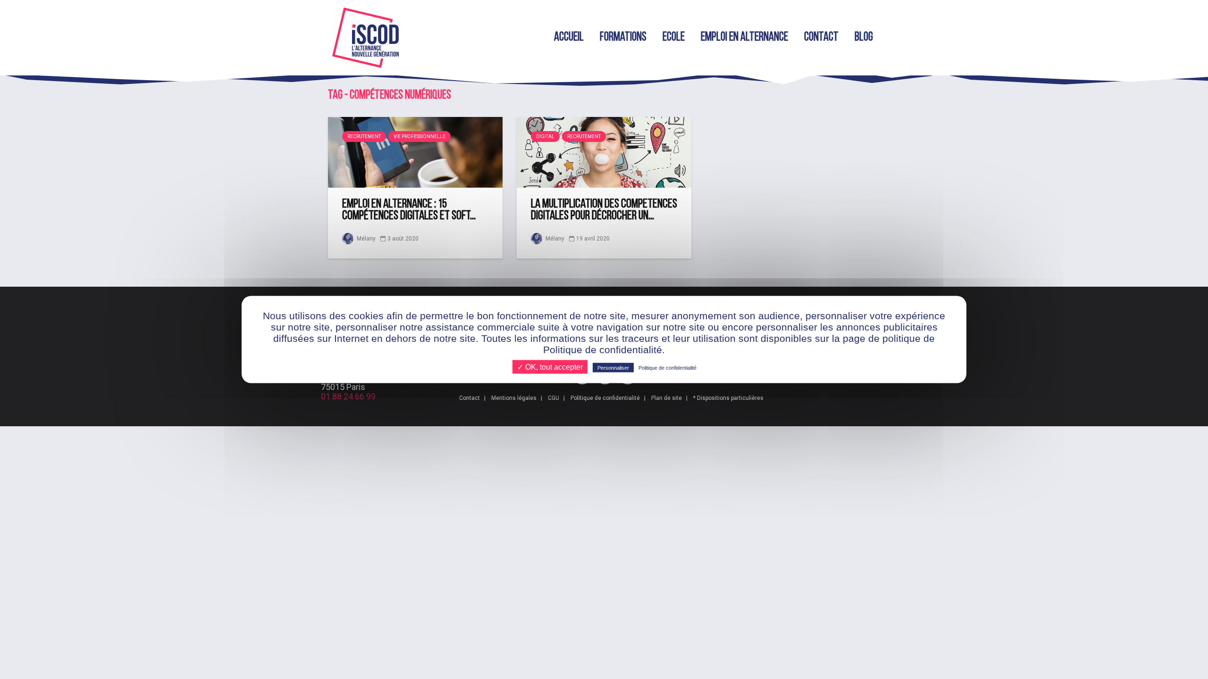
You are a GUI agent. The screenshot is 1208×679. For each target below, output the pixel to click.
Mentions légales (514, 398)
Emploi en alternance (744, 37)
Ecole (674, 37)
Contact (821, 37)
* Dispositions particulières (728, 398)
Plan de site (666, 398)
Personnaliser (613, 368)
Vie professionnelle (419, 136)
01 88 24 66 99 (348, 396)
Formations (623, 37)
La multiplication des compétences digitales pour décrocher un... (604, 210)
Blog (864, 37)
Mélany (365, 238)
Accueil (569, 37)
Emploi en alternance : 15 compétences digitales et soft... (409, 210)
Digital (545, 136)
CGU (553, 398)
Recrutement (364, 136)
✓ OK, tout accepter (550, 367)
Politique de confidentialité (605, 398)
